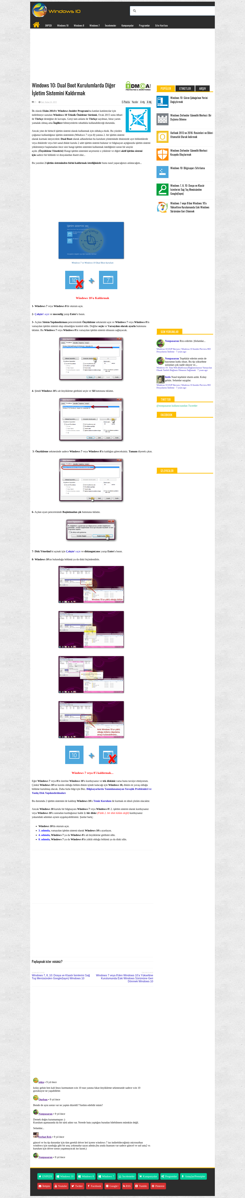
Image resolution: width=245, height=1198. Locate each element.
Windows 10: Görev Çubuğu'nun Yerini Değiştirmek (189, 100)
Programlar (144, 25)
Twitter (78, 1186)
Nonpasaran (172, 341)
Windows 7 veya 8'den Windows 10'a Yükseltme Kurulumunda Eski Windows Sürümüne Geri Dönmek (189, 207)
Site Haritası (161, 25)
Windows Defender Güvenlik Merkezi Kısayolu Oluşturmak (188, 152)
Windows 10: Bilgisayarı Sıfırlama (187, 168)
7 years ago (181, 352)
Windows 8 (79, 25)
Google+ (114, 1186)
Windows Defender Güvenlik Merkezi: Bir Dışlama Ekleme (191, 117)
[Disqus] (92, 1031)
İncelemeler (110, 25)
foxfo (168, 377)
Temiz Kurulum (102, 801)
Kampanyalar (128, 25)
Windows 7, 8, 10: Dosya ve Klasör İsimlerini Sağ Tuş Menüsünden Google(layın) (187, 190)
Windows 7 (95, 25)
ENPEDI (48, 25)
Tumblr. (142, 1186)
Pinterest (159, 1186)
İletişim (46, 1186)
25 (35, 102)
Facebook (95, 1186)
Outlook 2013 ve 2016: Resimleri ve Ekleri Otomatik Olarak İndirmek (191, 135)
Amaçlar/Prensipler (194, 1176)
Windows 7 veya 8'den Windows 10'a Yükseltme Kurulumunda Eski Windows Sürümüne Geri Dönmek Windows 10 (124, 978)
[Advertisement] (92, 55)
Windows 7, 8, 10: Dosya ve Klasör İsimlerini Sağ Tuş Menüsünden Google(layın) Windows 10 (61, 977)
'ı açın (42, 314)
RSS (128, 1186)
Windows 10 (62, 25)
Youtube (62, 1186)
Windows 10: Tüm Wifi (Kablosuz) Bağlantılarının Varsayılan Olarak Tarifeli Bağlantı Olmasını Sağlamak (184, 369)
